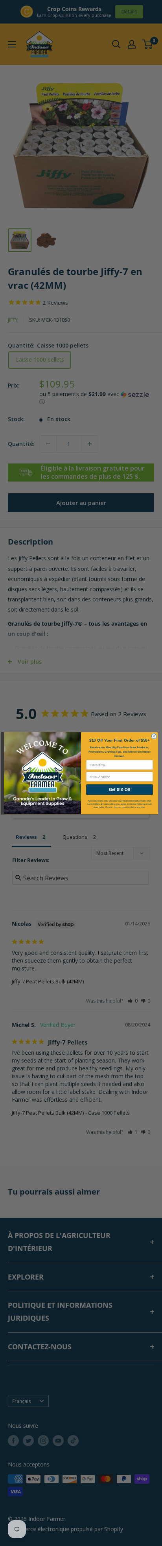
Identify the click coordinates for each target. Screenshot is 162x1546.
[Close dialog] (153, 736)
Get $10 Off (119, 789)
